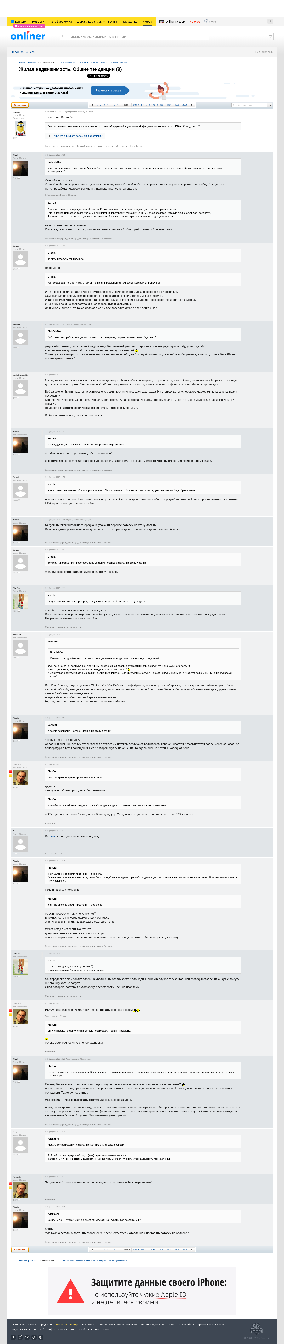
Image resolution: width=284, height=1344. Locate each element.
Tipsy (15, 831)
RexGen (16, 324)
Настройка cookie (99, 1329)
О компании (18, 1324)
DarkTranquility (20, 375)
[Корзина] (270, 36)
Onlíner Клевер (175, 21)
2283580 (17, 634)
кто (53, 836)
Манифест (88, 1324)
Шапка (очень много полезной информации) (77, 135)
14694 (168, 105)
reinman (16, 112)
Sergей (16, 246)
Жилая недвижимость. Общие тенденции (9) (70, 69)
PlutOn (16, 588)
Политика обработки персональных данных (196, 1324)
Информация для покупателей (66, 1329)
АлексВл (17, 764)
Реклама (61, 1324)
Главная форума (27, 62)
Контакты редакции (40, 1324)
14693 (160, 105)
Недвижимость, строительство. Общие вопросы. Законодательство (93, 62)
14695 (176, 105)
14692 (152, 105)
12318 (125, 105)
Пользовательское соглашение (117, 1324)
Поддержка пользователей (28, 1329)
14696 (184, 105)
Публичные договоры (153, 1324)
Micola (16, 155)
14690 (136, 105)
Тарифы (74, 1324)
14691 (144, 105)
